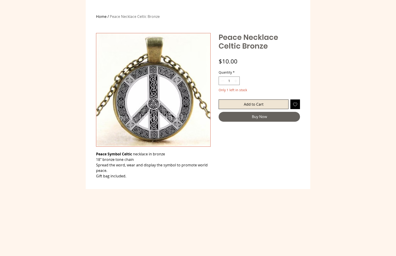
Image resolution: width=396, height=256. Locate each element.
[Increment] (236, 81)
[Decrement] (222, 81)
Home (101, 16)
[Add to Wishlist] (295, 104)
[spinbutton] (229, 81)
